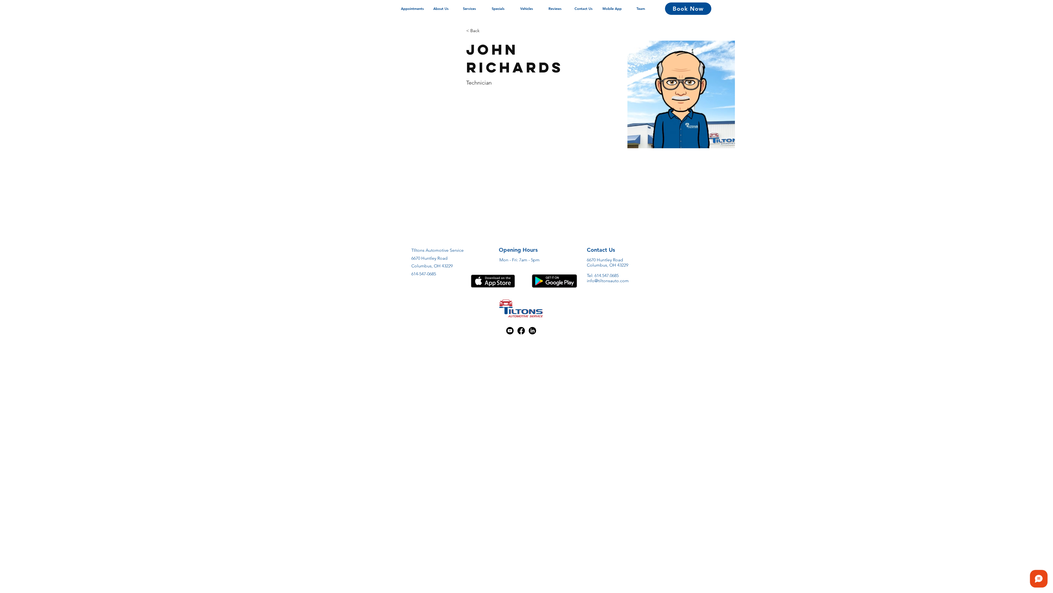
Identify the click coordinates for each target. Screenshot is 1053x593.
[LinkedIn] (532, 330)
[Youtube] (510, 330)
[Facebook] (521, 330)
